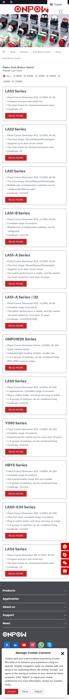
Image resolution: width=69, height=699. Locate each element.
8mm (19, 76)
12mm (41, 76)
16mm (53, 76)
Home (13, 52)
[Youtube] (24, 645)
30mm (18, 81)
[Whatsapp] (41, 645)
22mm (6, 81)
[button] (62, 652)
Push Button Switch (42, 52)
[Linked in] (15, 645)
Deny (25, 691)
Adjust (38, 691)
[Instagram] (32, 645)
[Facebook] (7, 645)
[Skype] (49, 645)
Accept (11, 691)
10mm (30, 76)
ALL (8, 76)
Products (24, 52)
